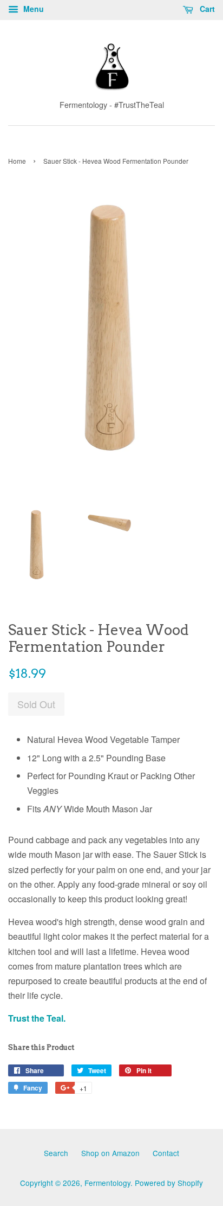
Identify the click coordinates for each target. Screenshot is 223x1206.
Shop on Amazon (110, 1152)
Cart (206, 8)
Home (17, 160)
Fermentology (107, 1182)
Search (56, 1152)
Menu (32, 8)
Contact (166, 1152)
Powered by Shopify (169, 1182)
